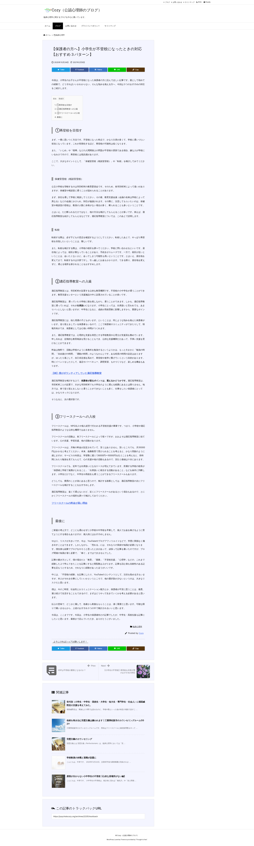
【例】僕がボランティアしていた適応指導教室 (77, 373)
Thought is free (141, 839)
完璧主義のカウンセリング (79, 739)
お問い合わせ (177, 2)
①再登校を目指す (63, 105)
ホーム (48, 35)
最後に (58, 117)
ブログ (167, 2)
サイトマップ (189, 2)
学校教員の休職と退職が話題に (81, 757)
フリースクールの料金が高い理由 (69, 503)
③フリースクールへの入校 (67, 113)
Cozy (141, 633)
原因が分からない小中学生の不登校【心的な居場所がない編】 (96, 776)
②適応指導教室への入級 (66, 109)
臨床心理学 (60, 35)
